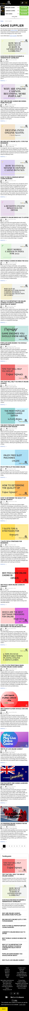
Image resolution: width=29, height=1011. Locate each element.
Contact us (7, 969)
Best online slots (7, 983)
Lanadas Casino (22, 968)
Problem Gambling (21, 982)
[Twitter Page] (14, 993)
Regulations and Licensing (21, 983)
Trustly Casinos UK (7, 989)
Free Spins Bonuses (22, 972)
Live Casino (17, 348)
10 (2, 848)
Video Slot (11, 106)
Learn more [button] (22, 1004)
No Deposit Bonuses (22, 974)
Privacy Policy (21, 980)
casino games (14, 30)
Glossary (7, 974)
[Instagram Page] (17, 993)
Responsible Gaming (22, 985)
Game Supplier (13, 35)
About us (7, 972)
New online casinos (7, 985)
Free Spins (17, 470)
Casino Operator (13, 386)
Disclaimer (7, 971)
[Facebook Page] (11, 993)
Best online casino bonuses (7, 980)
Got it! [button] (3, 1009)
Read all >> (4, 80)
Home (7, 968)
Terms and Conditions (22, 986)
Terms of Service (22, 988)
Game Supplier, (5, 106)
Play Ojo (22, 971)
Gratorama (21, 969)
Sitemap (7, 975)
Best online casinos (7, 982)
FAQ (7, 977)
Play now (24, 7)
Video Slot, (11, 348)
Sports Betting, (5, 264)
